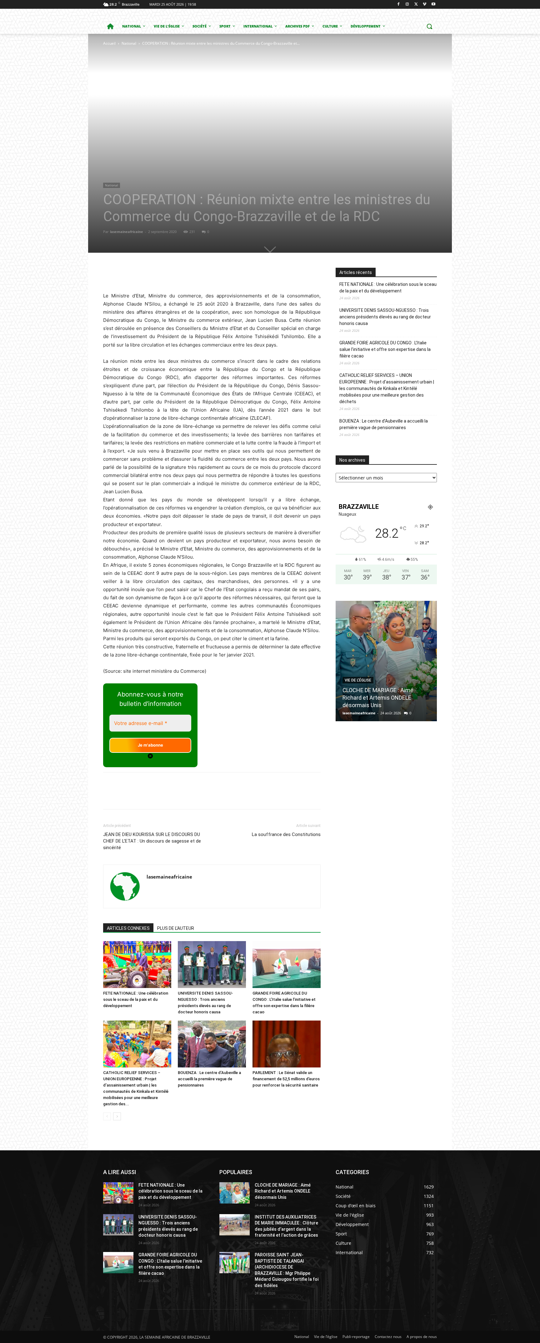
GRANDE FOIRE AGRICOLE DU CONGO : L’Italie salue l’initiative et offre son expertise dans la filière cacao (385, 349)
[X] (416, 4)
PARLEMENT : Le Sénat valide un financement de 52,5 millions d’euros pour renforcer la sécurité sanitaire (286, 1078)
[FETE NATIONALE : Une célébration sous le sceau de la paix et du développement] (137, 964)
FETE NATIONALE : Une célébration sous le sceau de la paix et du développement (135, 999)
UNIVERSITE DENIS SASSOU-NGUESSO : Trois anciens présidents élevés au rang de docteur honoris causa (385, 317)
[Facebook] (398, 4)
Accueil (109, 43)
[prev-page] (107, 1116)
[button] (429, 26)
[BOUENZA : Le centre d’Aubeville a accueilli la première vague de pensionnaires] (212, 1044)
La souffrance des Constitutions (286, 834)
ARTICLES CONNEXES (128, 928)
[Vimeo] (424, 4)
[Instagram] (407, 4)
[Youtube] (433, 4)
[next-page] (117, 1116)
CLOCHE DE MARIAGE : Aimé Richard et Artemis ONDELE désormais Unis (377, 697)
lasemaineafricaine (126, 231)
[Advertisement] (201, 94)
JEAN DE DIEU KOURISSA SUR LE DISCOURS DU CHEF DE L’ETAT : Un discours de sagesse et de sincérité (152, 841)
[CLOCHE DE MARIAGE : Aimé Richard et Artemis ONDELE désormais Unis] (386, 661)
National (129, 43)
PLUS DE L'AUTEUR (175, 928)
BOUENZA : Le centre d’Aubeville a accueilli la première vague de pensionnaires (209, 1078)
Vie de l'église (358, 680)
